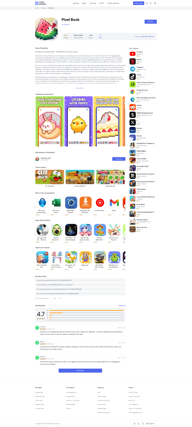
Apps (84, 3)
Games (76, 3)
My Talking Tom (71, 392)
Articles (93, 3)
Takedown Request (104, 412)
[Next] (121, 121)
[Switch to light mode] (151, 3)
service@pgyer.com (135, 412)
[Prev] (39, 121)
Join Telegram (133, 404)
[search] (146, 3)
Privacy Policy (133, 392)
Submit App (139, 3)
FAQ (99, 392)
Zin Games (65, 24)
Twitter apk (39, 400)
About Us (132, 400)
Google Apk (39, 392)
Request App (102, 408)
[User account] (155, 3)
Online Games (113, 3)
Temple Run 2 (70, 396)
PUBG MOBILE (70, 404)
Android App (102, 396)
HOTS (101, 3)
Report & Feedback (135, 408)
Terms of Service (134, 396)
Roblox (68, 408)
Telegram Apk (39, 404)
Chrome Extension (104, 400)
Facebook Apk (40, 396)
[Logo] (40, 3)
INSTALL (151, 22)
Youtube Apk (39, 408)
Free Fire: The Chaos (73, 400)
